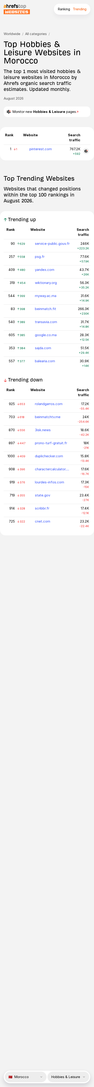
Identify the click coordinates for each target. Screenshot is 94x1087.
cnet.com (42, 521)
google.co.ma (46, 335)
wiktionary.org (46, 283)
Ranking (64, 9)
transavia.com (46, 322)
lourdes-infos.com (49, 482)
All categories (36, 34)
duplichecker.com (49, 456)
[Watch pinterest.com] (86, 151)
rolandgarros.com (49, 404)
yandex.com (44, 269)
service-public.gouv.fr (52, 243)
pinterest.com (40, 149)
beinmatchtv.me (47, 417)
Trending (79, 9)
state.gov (42, 495)
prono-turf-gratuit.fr (51, 443)
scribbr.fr (42, 508)
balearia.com (45, 361)
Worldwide (12, 34)
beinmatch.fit (45, 309)
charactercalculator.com (52, 469)
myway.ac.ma (45, 296)
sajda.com (43, 348)
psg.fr (39, 256)
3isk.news (43, 430)
